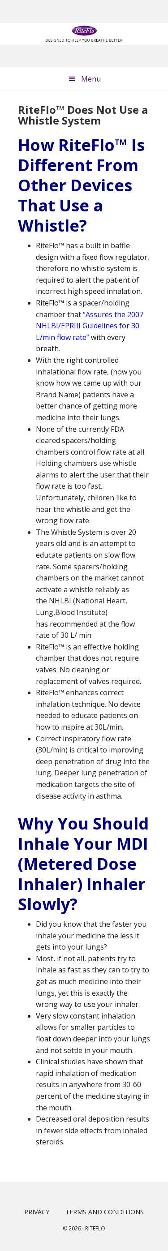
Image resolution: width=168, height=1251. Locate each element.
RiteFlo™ (84, 33)
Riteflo (95, 1228)
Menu (91, 79)
